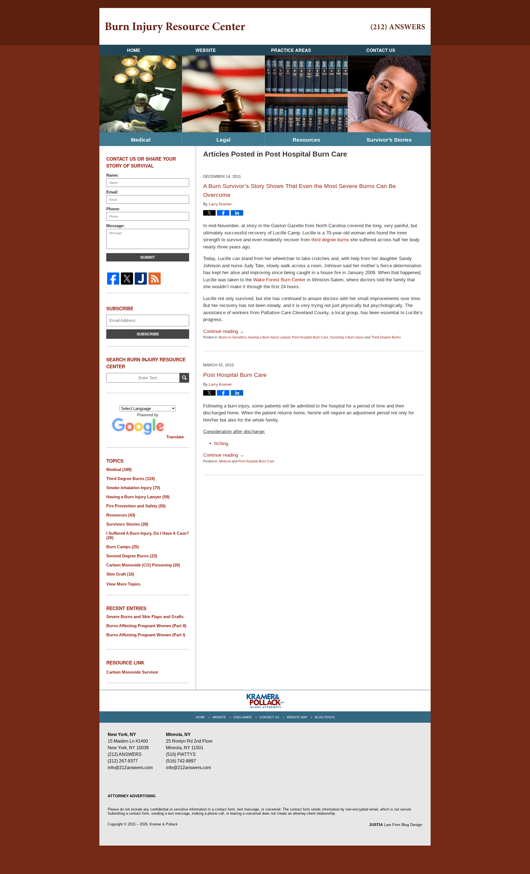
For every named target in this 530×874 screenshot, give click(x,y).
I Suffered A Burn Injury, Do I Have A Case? (147, 535)
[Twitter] (127, 278)
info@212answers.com (130, 767)
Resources (306, 140)
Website (205, 50)
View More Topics (123, 584)
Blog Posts (325, 717)
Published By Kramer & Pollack (398, 27)
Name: (112, 175)
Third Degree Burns (386, 337)
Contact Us (380, 50)
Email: (112, 192)
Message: (115, 225)
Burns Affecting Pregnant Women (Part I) (145, 635)
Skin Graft (120, 574)
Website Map (297, 717)
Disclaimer (243, 717)
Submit (147, 257)
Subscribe (148, 334)
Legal (223, 140)
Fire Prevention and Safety (136, 506)
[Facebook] (113, 278)
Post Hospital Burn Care (310, 337)
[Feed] (154, 278)
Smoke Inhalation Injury (133, 488)
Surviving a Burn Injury (347, 337)
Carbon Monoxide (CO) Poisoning (143, 565)
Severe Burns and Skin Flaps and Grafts (145, 617)
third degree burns (330, 239)
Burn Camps (122, 547)
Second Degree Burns (131, 556)
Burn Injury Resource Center (175, 27)
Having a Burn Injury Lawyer (269, 337)
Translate (175, 437)
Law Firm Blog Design (395, 824)
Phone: (113, 208)
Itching (221, 443)
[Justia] (141, 278)
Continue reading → (223, 331)
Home (133, 50)
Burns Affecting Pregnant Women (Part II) (146, 626)
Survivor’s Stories (389, 140)
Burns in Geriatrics (233, 337)
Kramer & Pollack (164, 824)
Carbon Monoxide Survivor (132, 672)
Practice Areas (291, 50)
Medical (140, 140)
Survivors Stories (127, 524)
